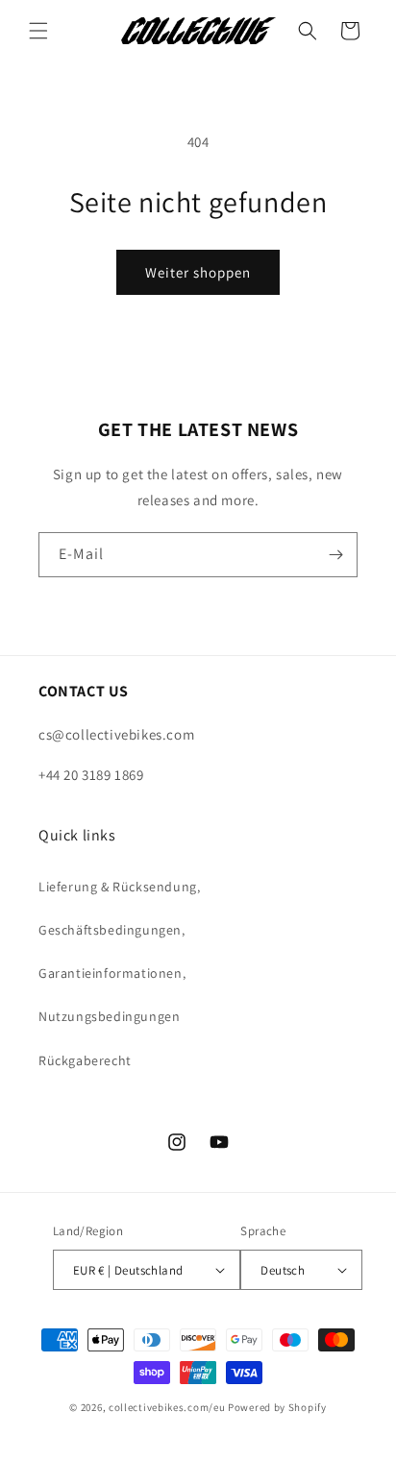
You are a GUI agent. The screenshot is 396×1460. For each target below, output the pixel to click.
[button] (38, 31)
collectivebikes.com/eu (167, 1407)
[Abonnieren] (335, 554)
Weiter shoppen (198, 272)
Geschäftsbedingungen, (112, 929)
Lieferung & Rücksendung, (119, 886)
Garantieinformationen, (112, 973)
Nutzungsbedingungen (109, 1016)
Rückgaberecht (85, 1060)
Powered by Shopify (277, 1407)
